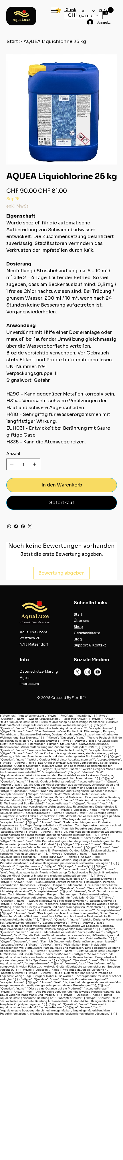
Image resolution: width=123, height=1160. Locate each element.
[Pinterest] (23, 526)
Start (78, 614)
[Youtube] (97, 672)
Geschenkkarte (87, 633)
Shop (78, 626)
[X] (77, 672)
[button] (108, 11)
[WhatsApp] (9, 526)
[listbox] (83, 15)
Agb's (24, 678)
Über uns (81, 620)
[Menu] (54, 10)
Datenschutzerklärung (39, 671)
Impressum (29, 684)
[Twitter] (30, 526)
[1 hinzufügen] (34, 464)
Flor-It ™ (79, 697)
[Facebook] (16, 526)
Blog (78, 639)
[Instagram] (87, 672)
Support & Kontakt (90, 645)
